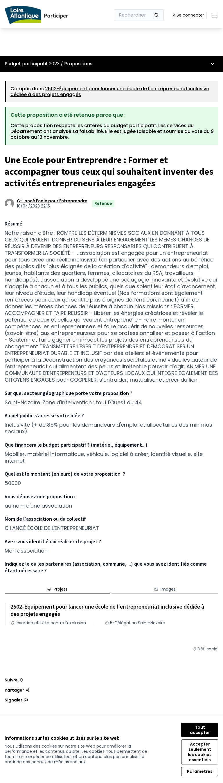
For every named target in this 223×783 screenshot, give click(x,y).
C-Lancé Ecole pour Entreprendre (52, 200)
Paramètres (200, 771)
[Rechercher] (156, 15)
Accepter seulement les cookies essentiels (200, 752)
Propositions (78, 63)
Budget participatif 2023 (32, 63)
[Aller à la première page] (43, 15)
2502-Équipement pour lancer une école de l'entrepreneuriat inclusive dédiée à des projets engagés (109, 91)
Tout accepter (200, 729)
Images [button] (168, 589)
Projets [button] (60, 589)
